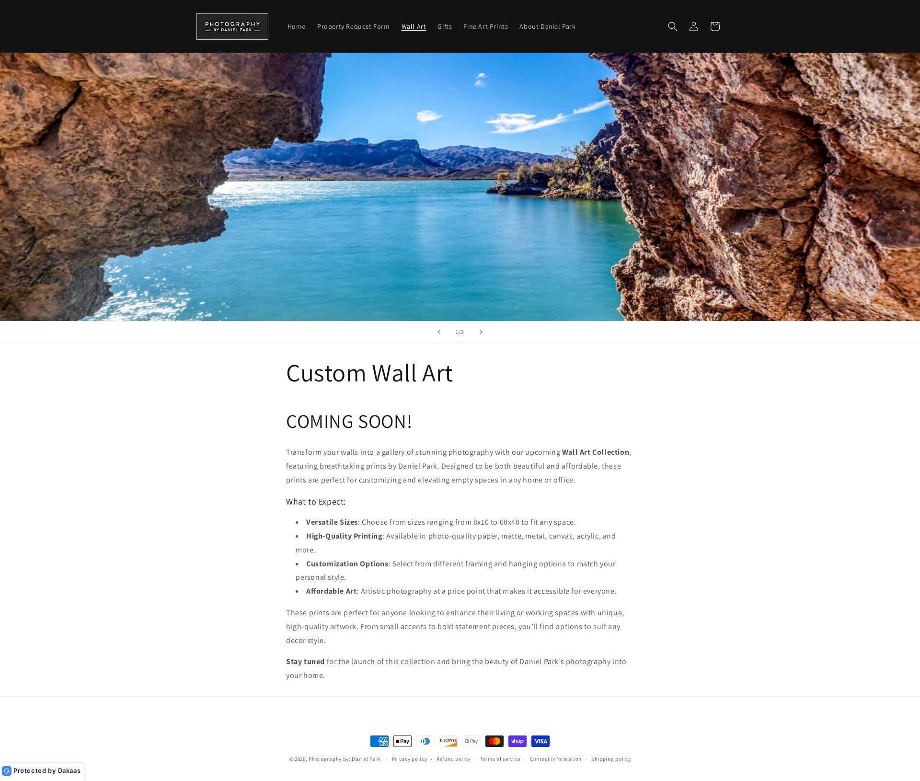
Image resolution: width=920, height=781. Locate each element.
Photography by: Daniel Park (345, 759)
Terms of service (500, 759)
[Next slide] (481, 332)
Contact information (556, 759)
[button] (672, 26)
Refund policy (454, 759)
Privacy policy (409, 759)
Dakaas (69, 770)
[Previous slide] (438, 332)
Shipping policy (611, 759)
